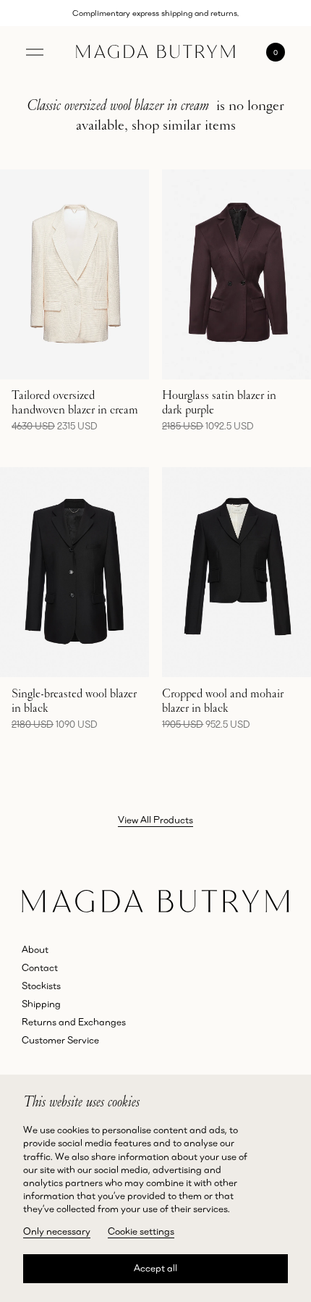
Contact (40, 967)
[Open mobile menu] (34, 52)
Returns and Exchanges (74, 1022)
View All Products (155, 820)
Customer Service (60, 1040)
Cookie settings (141, 1231)
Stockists (41, 985)
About (35, 949)
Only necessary (56, 1231)
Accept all (155, 1268)
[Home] (155, 52)
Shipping (41, 1003)
